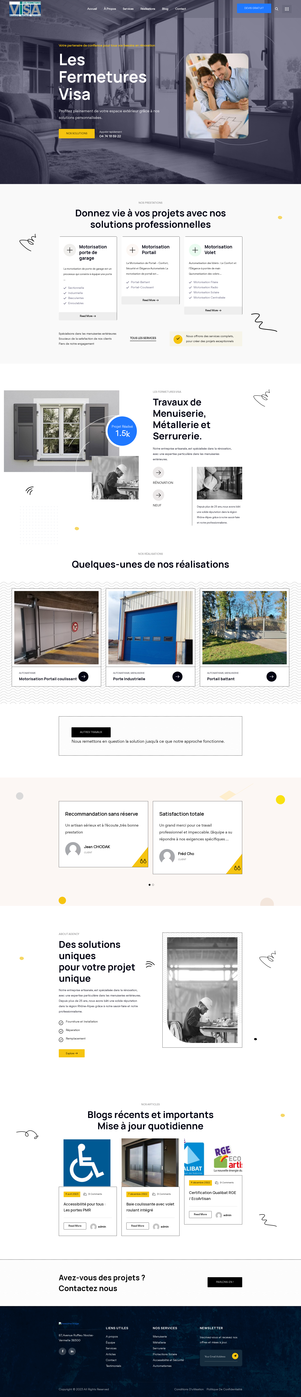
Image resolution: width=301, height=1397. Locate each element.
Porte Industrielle (129, 678)
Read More (86, 316)
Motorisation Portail (156, 249)
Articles (111, 1354)
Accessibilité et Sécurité (168, 1360)
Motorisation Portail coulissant (48, 678)
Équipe (110, 1342)
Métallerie (159, 1342)
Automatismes (162, 1366)
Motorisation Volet (218, 249)
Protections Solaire (165, 1354)
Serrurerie (159, 1348)
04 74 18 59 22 (110, 136)
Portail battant (221, 678)
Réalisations (147, 9)
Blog (165, 9)
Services (128, 9)
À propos (110, 9)
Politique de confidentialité (224, 1389)
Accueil (92, 9)
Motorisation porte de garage (93, 252)
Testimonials (113, 1366)
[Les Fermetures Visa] (25, 9)
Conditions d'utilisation (189, 1389)
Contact (180, 9)
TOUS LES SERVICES (143, 338)
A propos (112, 1336)
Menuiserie (160, 1336)
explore (70, 1053)
